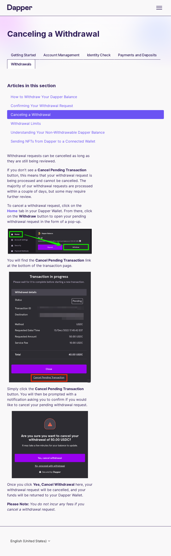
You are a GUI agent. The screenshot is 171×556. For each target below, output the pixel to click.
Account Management (61, 55)
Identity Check (98, 55)
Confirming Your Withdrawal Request (42, 105)
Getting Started (23, 55)
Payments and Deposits (137, 55)
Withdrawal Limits (26, 123)
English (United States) (28, 541)
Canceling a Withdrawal (31, 114)
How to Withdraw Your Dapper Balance (44, 97)
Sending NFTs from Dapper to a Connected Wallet (53, 141)
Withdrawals (21, 64)
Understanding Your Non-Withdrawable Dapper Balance (58, 132)
